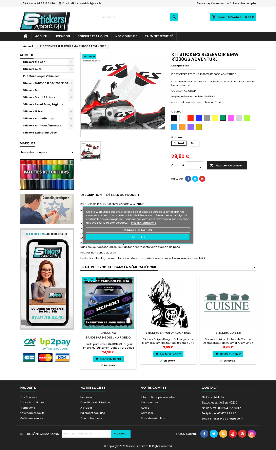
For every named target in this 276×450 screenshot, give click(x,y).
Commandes (150, 402)
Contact (210, 387)
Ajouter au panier (226, 165)
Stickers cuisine (228, 333)
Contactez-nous (91, 418)
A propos (86, 408)
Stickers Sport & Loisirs (39, 97)
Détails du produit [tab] (122, 194)
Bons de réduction (153, 418)
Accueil (41, 36)
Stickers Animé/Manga (39, 118)
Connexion (217, 3)
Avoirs (145, 408)
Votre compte (153, 387)
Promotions (27, 408)
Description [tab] (91, 194)
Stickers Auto (32, 69)
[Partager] (188, 179)
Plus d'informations (143, 223)
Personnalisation (138, 230)
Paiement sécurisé (159, 36)
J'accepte (138, 237)
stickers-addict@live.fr (86, 3)
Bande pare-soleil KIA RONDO (108, 337)
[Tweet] (195, 179)
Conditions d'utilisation (95, 402)
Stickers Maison (34, 62)
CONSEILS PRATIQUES (92, 36)
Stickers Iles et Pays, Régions (43, 104)
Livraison (62, 36)
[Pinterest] (202, 179)
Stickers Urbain (33, 111)
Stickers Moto (32, 90)
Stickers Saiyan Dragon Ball (168, 333)
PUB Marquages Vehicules (41, 76)
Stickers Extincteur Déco (40, 133)
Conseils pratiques (32, 402)
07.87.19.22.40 (46, 3)
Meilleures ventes (31, 418)
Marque (176, 65)
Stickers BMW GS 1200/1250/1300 (45, 83)
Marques (27, 143)
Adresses (147, 413)
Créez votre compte (243, 3)
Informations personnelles (158, 397)
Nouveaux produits (32, 413)
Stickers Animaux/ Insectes (42, 125)
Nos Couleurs (126, 36)
